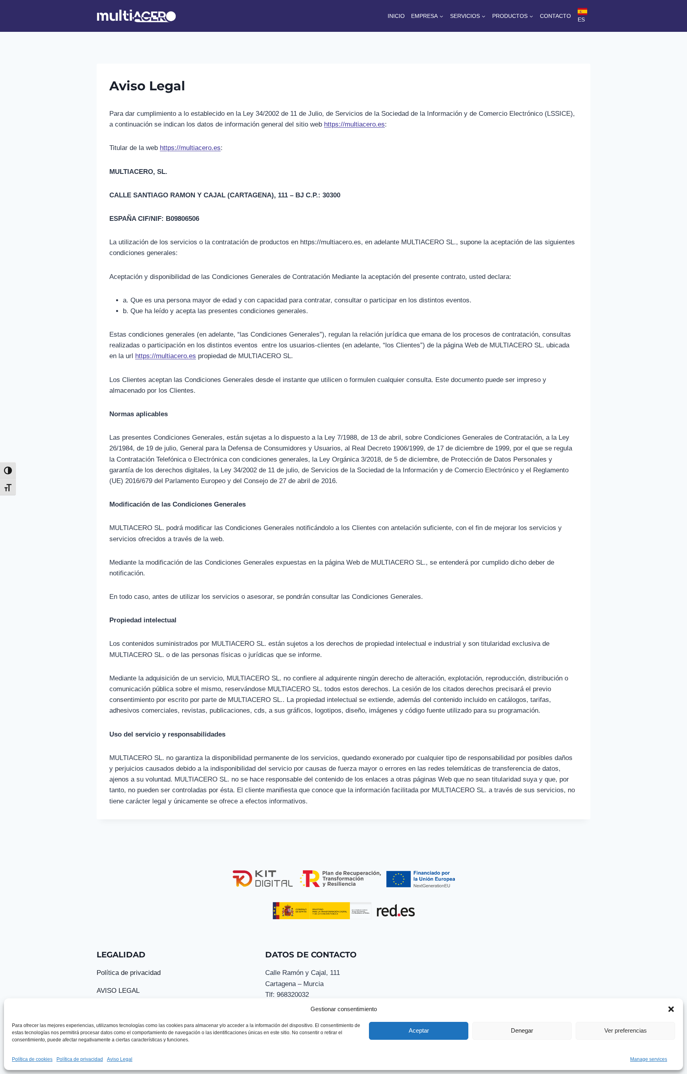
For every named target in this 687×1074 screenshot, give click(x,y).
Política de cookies (32, 1059)
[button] (671, 1009)
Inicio (396, 16)
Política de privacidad (79, 1059)
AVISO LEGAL (118, 990)
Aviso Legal (119, 1059)
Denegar (522, 1030)
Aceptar (419, 1030)
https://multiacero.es (354, 124)
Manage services (648, 1059)
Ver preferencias (625, 1030)
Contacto (555, 16)
